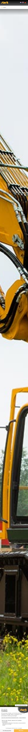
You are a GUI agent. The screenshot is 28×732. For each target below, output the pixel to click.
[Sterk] (4, 2)
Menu (4, 7)
